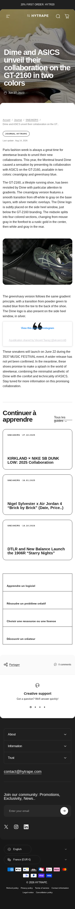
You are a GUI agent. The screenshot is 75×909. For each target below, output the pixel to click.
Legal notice (28, 892)
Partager (14, 664)
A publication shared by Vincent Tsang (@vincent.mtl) (37, 340)
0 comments (64, 664)
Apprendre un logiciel (21, 585)
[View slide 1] (30, 707)
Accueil (6, 120)
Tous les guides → (60, 419)
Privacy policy (27, 888)
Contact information (60, 888)
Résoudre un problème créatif (26, 603)
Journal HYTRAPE (16, 134)
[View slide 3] (40, 707)
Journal (18, 120)
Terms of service (42, 888)
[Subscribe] (64, 811)
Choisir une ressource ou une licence (31, 621)
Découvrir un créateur (21, 638)
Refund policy (12, 888)
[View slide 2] (35, 707)
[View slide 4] (44, 707)
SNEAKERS (32, 120)
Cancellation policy (44, 892)
